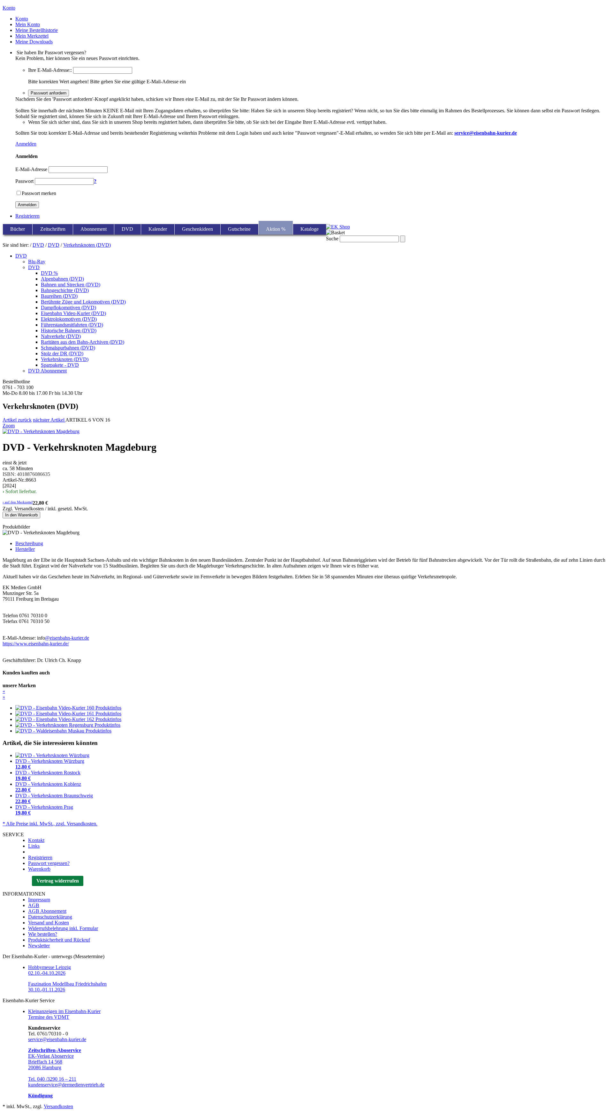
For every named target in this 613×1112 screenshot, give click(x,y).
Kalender (157, 229)
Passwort (24, 181)
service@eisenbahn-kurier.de (57, 1039)
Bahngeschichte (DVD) (65, 290)
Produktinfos (108, 707)
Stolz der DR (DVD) (62, 353)
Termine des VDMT (48, 1017)
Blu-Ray (36, 261)
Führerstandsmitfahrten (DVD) (72, 324)
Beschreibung (29, 543)
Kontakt (36, 840)
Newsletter (39, 945)
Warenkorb (39, 869)
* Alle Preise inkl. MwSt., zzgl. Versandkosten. (50, 823)
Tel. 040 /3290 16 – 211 (52, 1079)
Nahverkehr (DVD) (61, 336)
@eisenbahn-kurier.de (67, 638)
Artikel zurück (17, 420)
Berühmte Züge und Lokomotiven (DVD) (83, 301)
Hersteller (25, 549)
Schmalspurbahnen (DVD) (68, 347)
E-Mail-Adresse (31, 169)
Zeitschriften (52, 229)
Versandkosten (58, 1106)
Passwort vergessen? (49, 863)
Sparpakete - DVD (60, 365)
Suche (332, 238)
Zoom (9, 425)
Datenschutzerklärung (50, 917)
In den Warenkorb (21, 515)
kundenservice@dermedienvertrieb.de (66, 1084)
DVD (127, 229)
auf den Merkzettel (18, 502)
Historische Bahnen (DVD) (68, 330)
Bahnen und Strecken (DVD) (70, 284)
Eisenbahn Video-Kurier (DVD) (73, 313)
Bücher (17, 229)
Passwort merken (39, 193)
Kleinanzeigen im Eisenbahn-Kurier (64, 1011)
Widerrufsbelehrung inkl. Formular (63, 928)
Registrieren (27, 216)
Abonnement (93, 229)
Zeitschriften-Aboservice (54, 1050)
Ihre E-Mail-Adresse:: (50, 70)
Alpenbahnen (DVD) (62, 279)
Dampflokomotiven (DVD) (68, 307)
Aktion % (275, 229)
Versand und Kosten (48, 922)
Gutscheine (239, 229)
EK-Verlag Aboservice (51, 1056)
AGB (33, 905)
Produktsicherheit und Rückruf (59, 940)
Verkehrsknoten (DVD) (87, 245)
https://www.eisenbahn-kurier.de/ (36, 643)
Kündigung (40, 1095)
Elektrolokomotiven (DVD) (69, 319)
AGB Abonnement (47, 911)
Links (34, 846)
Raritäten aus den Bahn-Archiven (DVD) (82, 342)
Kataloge (309, 229)
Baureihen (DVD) (59, 296)
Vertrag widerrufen (57, 880)
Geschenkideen (197, 229)
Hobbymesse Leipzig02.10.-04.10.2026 (49, 970)
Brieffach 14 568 (45, 1061)
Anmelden (25, 144)
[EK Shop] (338, 226)
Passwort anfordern (48, 93)
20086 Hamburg (44, 1067)
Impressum (39, 899)
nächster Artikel (49, 420)
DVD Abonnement (47, 370)
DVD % (49, 273)
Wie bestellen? (42, 934)
